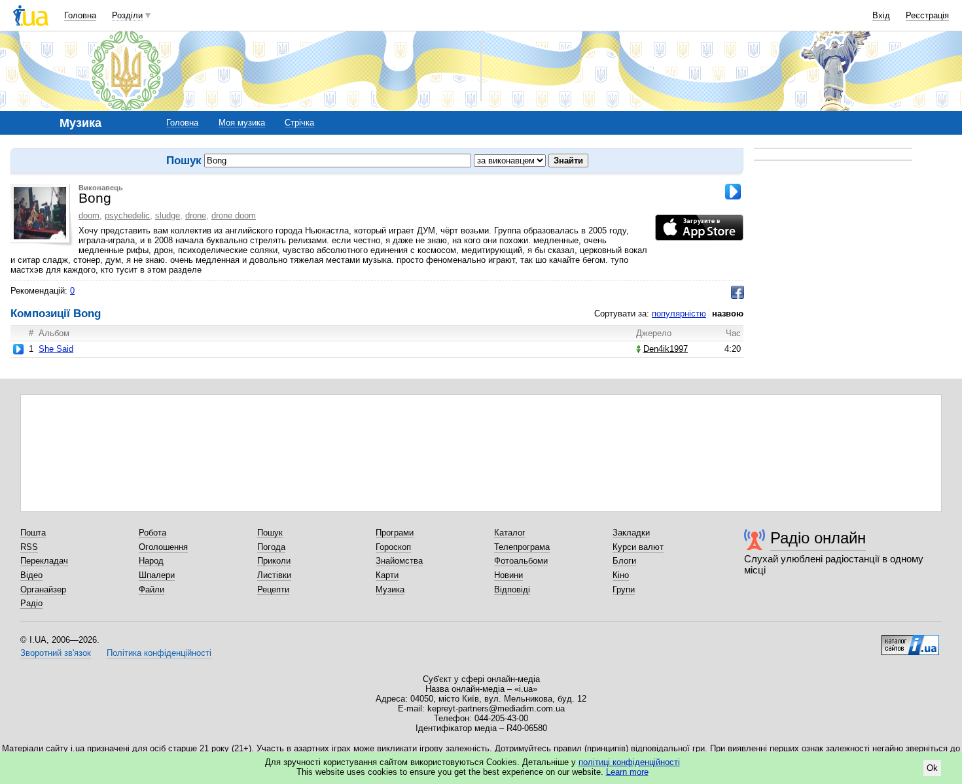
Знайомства (399, 561)
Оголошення (163, 547)
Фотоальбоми (521, 561)
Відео (31, 575)
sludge (167, 215)
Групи (624, 589)
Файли (151, 589)
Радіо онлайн (818, 538)
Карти (387, 575)
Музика (390, 589)
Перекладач (44, 561)
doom (89, 215)
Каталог (510, 532)
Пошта (33, 532)
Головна (80, 15)
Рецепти (273, 589)
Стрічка (299, 123)
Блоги (624, 561)
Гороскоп (393, 547)
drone (195, 215)
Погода (271, 547)
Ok (932, 768)
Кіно (621, 575)
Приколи (274, 561)
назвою (727, 313)
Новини (508, 575)
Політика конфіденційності (159, 653)
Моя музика (242, 123)
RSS (29, 547)
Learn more (627, 772)
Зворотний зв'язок (55, 653)
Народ (151, 561)
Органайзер (43, 589)
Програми (395, 532)
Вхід (881, 15)
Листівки (274, 575)
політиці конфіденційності (629, 762)
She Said (56, 349)
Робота (152, 532)
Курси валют (638, 547)
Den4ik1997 (665, 349)
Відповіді (512, 589)
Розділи (127, 15)
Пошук (270, 532)
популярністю (679, 313)
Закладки (631, 532)
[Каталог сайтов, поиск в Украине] (910, 640)
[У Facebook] (737, 292)
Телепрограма (522, 547)
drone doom (233, 215)
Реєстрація (927, 15)
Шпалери (157, 575)
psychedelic (127, 215)
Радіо (31, 603)
